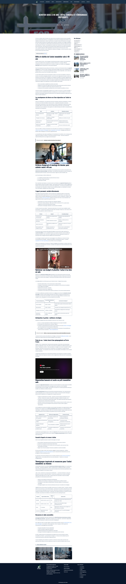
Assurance (48, 1)
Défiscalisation (58, 1)
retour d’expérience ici (53, 329)
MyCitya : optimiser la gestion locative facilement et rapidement (85, 64)
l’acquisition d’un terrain (55, 130)
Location (83, 1)
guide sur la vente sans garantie (47, 451)
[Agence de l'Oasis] (36, 2)
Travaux (88, 1)
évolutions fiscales (65, 455)
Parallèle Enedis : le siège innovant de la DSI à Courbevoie (84, 69)
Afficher (45, 53)
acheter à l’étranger (67, 325)
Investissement (76, 1)
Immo (71, 1)
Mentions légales (67, 568)
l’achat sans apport (46, 197)
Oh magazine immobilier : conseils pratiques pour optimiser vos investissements (84, 58)
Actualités (42, 1)
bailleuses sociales (64, 336)
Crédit (53, 1)
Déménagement (66, 1)
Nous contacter (66, 566)
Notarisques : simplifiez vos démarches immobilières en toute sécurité (43, 557)
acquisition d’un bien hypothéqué (41, 240)
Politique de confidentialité (68, 570)
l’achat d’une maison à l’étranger (41, 130)
